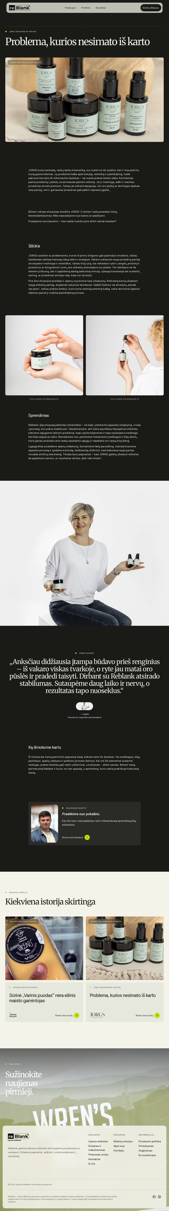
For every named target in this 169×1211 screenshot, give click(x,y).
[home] (19, 7)
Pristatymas (146, 1146)
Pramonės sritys (98, 1154)
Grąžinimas (145, 1150)
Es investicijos (147, 1155)
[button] (70, 8)
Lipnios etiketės (98, 1141)
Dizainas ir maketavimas (96, 1148)
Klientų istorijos (123, 1141)
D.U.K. (92, 1163)
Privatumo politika (150, 1141)
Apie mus (119, 1146)
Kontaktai (94, 1159)
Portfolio (119, 1150)
